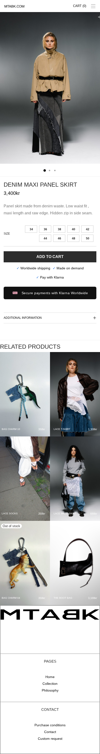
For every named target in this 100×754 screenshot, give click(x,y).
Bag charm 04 (11, 598)
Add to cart (50, 257)
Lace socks (10, 513)
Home (50, 677)
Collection (50, 684)
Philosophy (50, 690)
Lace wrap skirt (65, 513)
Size (7, 233)
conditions (58, 725)
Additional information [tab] (23, 317)
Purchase (42, 725)
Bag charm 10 (11, 429)
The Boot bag (63, 598)
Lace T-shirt (62, 429)
